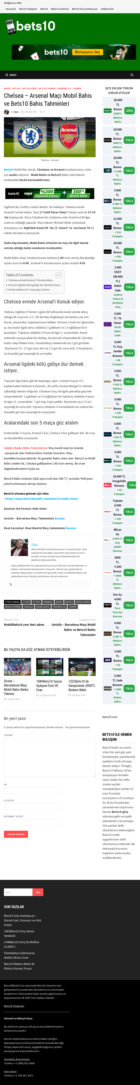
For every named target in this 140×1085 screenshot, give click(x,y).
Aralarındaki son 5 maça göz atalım (29, 289)
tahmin (72, 606)
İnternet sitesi (13, 816)
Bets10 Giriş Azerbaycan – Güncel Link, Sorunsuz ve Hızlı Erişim (22, 920)
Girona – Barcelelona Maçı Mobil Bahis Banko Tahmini (16, 687)
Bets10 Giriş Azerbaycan (84, 8)
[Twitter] (10, 584)
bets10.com (109, 717)
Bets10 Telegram (28, 8)
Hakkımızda (107, 8)
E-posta (9, 800)
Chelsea (28, 606)
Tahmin (77, 88)
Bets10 (44, 8)
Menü (12, 75)
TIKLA (129, 140)
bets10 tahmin (47, 88)
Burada (60, 518)
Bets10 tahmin (13, 606)
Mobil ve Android (60, 8)
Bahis (7, 88)
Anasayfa (11, 8)
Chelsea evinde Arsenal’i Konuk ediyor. (30, 280)
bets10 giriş (29, 88)
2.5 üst (36, 601)
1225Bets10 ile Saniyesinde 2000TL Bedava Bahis (81, 685)
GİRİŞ (129, 111)
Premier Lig (64, 88)
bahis (59, 601)
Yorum (9, 735)
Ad (5, 784)
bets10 (16, 88)
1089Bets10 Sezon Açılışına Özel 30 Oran (49, 685)
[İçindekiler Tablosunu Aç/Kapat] (57, 275)
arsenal (48, 601)
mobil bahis (43, 606)
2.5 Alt (26, 601)
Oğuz (16, 111)
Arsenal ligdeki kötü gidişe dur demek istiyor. (34, 285)
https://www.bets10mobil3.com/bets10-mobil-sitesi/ (41, 499)
